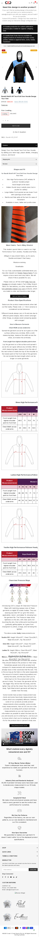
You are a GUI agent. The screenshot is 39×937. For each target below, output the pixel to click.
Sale (3, 50)
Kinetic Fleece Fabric (25, 273)
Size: (6, 110)
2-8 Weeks (34, 50)
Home (5, 46)
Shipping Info (6, 159)
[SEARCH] (29, 2)
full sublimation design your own (13, 289)
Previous (2, 67)
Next (36, 67)
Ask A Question (20, 132)
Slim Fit (4, 52)
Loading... (5, 114)
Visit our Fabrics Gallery (19, 296)
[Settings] (36, 2)
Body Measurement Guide (19, 725)
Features (4, 105)
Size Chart (13, 113)
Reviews (5, 164)
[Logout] (31, 2)
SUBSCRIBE (33, 869)
